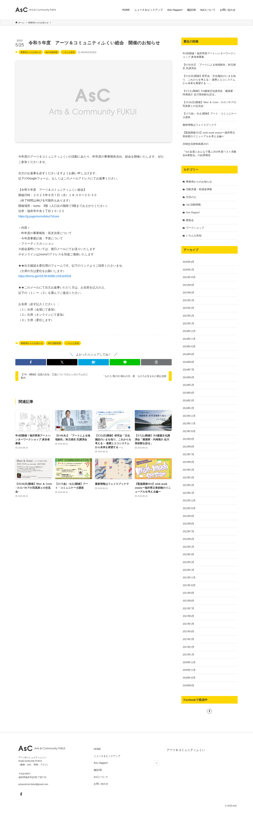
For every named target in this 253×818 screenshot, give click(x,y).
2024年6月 (188, 377)
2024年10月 (189, 346)
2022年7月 (188, 531)
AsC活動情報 (52, 52)
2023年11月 (189, 423)
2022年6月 (188, 539)
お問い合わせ (101, 783)
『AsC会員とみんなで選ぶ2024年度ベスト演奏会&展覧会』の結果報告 (209, 153)
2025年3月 (188, 308)
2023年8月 (188, 446)
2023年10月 (189, 431)
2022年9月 (188, 516)
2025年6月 (188, 292)
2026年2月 (188, 269)
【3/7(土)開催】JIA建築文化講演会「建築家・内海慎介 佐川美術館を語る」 (209, 93)
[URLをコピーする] (156, 362)
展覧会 (190, 220)
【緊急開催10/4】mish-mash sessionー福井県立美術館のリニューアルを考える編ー (209, 134)
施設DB (98, 770)
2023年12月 (189, 416)
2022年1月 (188, 570)
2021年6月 (188, 616)
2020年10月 (189, 677)
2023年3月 (188, 477)
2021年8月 (188, 600)
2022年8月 (188, 523)
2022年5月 (188, 546)
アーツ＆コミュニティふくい (186, 750)
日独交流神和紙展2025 (196, 144)
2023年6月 (188, 462)
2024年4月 (188, 392)
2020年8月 (188, 685)
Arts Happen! (193, 212)
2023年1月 (188, 493)
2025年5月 (188, 300)
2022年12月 (189, 500)
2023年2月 (188, 485)
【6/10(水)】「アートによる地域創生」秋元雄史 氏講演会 (209, 66)
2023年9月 (188, 439)
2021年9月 (188, 593)
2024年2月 (188, 408)
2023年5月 (188, 469)
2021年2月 (188, 647)
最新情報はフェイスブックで (199, 124)
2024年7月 (188, 369)
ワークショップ (195, 227)
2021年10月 (189, 585)
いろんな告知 (68, 52)
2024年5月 (188, 385)
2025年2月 (188, 315)
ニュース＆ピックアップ (107, 756)
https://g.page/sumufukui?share (38, 216)
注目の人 (191, 197)
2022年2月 (188, 562)
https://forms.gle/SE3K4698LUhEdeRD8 (44, 276)
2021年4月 (188, 631)
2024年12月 (189, 331)
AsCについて (101, 777)
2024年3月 (188, 400)
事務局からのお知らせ (31, 52)
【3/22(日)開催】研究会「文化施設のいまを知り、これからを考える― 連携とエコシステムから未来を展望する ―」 (209, 80)
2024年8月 (188, 362)
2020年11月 (189, 670)
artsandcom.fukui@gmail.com (33, 784)
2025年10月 (189, 277)
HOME (97, 749)
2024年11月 (189, 339)
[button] (30, 362)
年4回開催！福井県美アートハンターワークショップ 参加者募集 (209, 55)
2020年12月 (189, 662)
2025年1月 (188, 323)
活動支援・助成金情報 (199, 189)
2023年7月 (188, 454)
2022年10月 (189, 508)
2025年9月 (188, 285)
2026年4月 (188, 262)
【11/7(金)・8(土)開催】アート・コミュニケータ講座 (209, 115)
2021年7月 (188, 608)
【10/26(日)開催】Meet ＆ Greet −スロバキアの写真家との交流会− (209, 104)
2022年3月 (188, 554)
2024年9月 (188, 354)
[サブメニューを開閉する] (156, 763)
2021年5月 (188, 623)
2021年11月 (189, 577)
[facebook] (209, 711)
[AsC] (35, 9)
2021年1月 (188, 654)
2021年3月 (188, 639)
